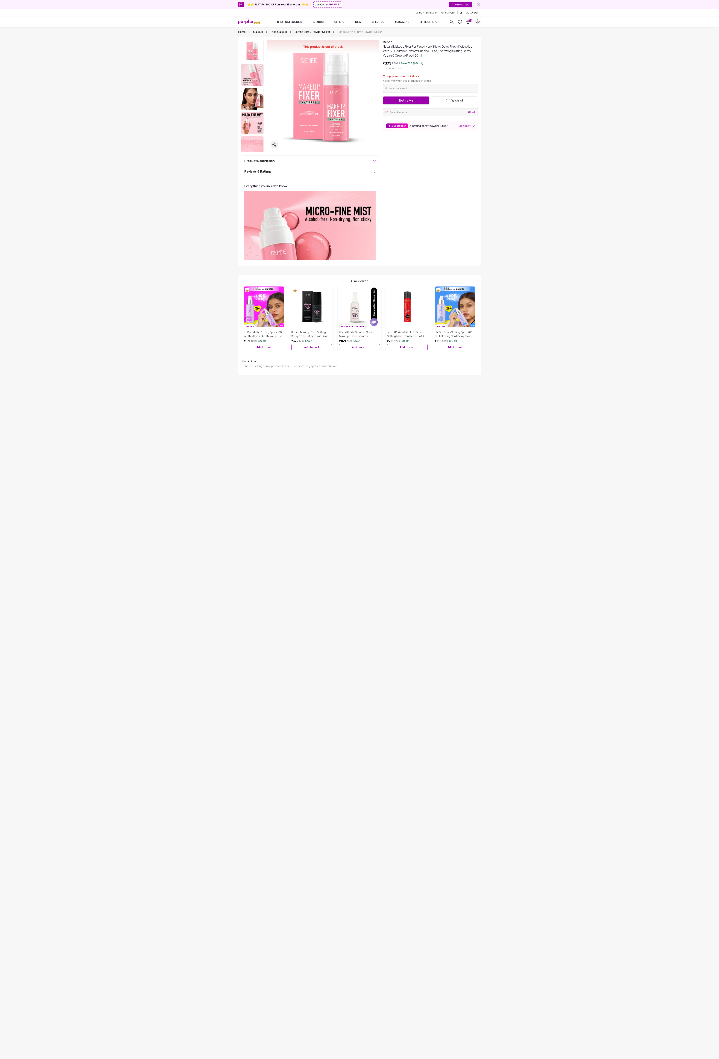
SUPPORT (450, 12)
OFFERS (339, 22)
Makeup (258, 32)
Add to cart (264, 347)
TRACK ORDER (471, 12)
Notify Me (406, 100)
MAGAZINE (402, 22)
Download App (460, 4)
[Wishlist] (460, 22)
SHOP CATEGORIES (289, 22)
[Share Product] (274, 144)
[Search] (451, 22)
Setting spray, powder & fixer (312, 32)
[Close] (478, 4)
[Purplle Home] (245, 21)
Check (472, 112)
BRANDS (318, 22)
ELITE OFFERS (428, 22)
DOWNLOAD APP (427, 12)
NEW (358, 22)
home (242, 32)
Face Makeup (279, 32)
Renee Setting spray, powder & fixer (315, 366)
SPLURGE (378, 22)
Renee (246, 366)
